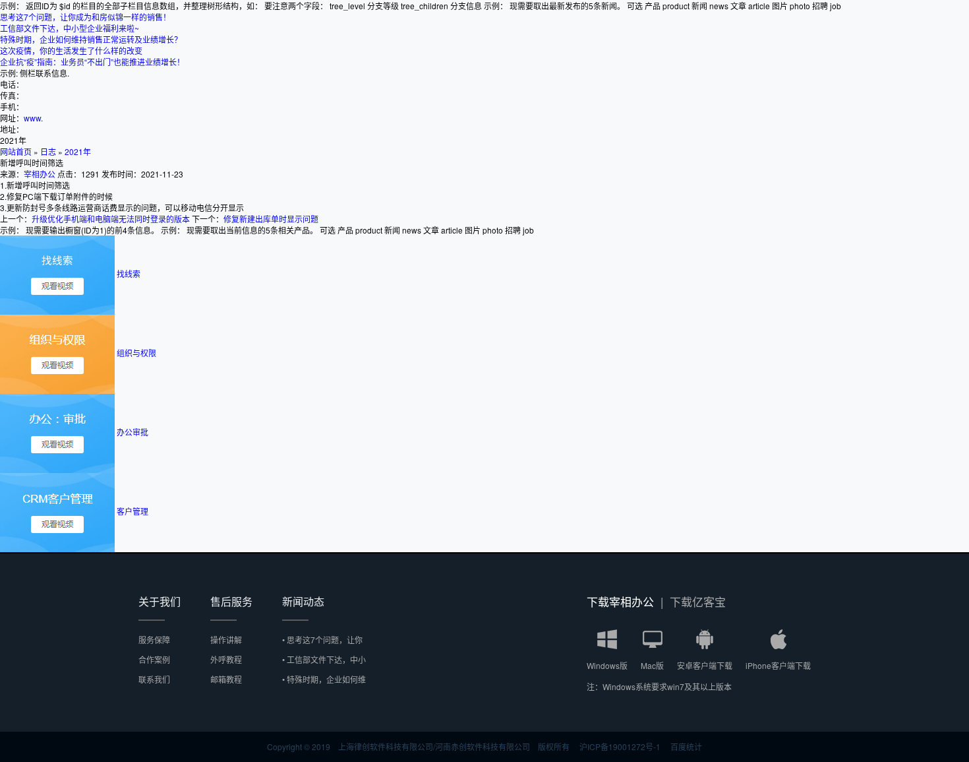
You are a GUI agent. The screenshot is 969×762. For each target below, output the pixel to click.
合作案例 (154, 659)
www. (33, 117)
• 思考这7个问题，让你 (322, 639)
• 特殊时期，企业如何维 (324, 679)
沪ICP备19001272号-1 (620, 746)
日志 (48, 151)
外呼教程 (226, 659)
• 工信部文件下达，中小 (324, 659)
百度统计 (686, 746)
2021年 (78, 151)
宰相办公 (39, 173)
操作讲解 (226, 639)
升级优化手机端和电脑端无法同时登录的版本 (111, 218)
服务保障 (154, 639)
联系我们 (154, 679)
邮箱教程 (226, 679)
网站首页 (16, 151)
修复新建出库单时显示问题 (270, 218)
